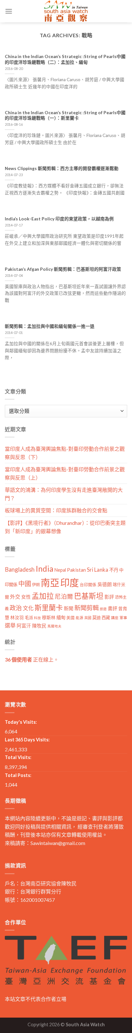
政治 (16, 607)
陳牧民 (39, 625)
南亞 (50, 582)
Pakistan (76, 570)
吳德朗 (104, 584)
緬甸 (60, 617)
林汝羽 (17, 617)
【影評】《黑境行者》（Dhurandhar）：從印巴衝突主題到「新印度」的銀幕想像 (65, 527)
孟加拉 (43, 596)
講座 (115, 617)
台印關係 (88, 584)
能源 (79, 617)
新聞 (68, 608)
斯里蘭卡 (49, 607)
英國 (87, 618)
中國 (24, 583)
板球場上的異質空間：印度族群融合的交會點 (56, 510)
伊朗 (36, 584)
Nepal (60, 570)
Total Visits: (18, 757)
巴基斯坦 (88, 596)
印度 (69, 582)
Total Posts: (18, 775)
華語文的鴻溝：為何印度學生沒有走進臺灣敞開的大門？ (64, 494)
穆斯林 (48, 617)
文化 (28, 608)
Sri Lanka (97, 569)
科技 (37, 618)
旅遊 (103, 609)
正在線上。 (32, 659)
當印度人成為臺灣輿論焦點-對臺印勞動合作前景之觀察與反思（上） (65, 473)
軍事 (123, 617)
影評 (109, 597)
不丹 (113, 570)
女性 (26, 597)
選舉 (10, 625)
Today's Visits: (21, 722)
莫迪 (96, 617)
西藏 (106, 617)
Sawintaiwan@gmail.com (57, 843)
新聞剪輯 (86, 607)
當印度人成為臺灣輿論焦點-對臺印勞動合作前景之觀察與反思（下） (65, 453)
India (45, 568)
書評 (112, 608)
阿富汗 (24, 625)
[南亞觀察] (66, 11)
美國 (70, 617)
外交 (15, 596)
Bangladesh (20, 569)
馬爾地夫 (54, 626)
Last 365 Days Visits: (27, 739)
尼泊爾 (64, 596)
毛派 (29, 617)
